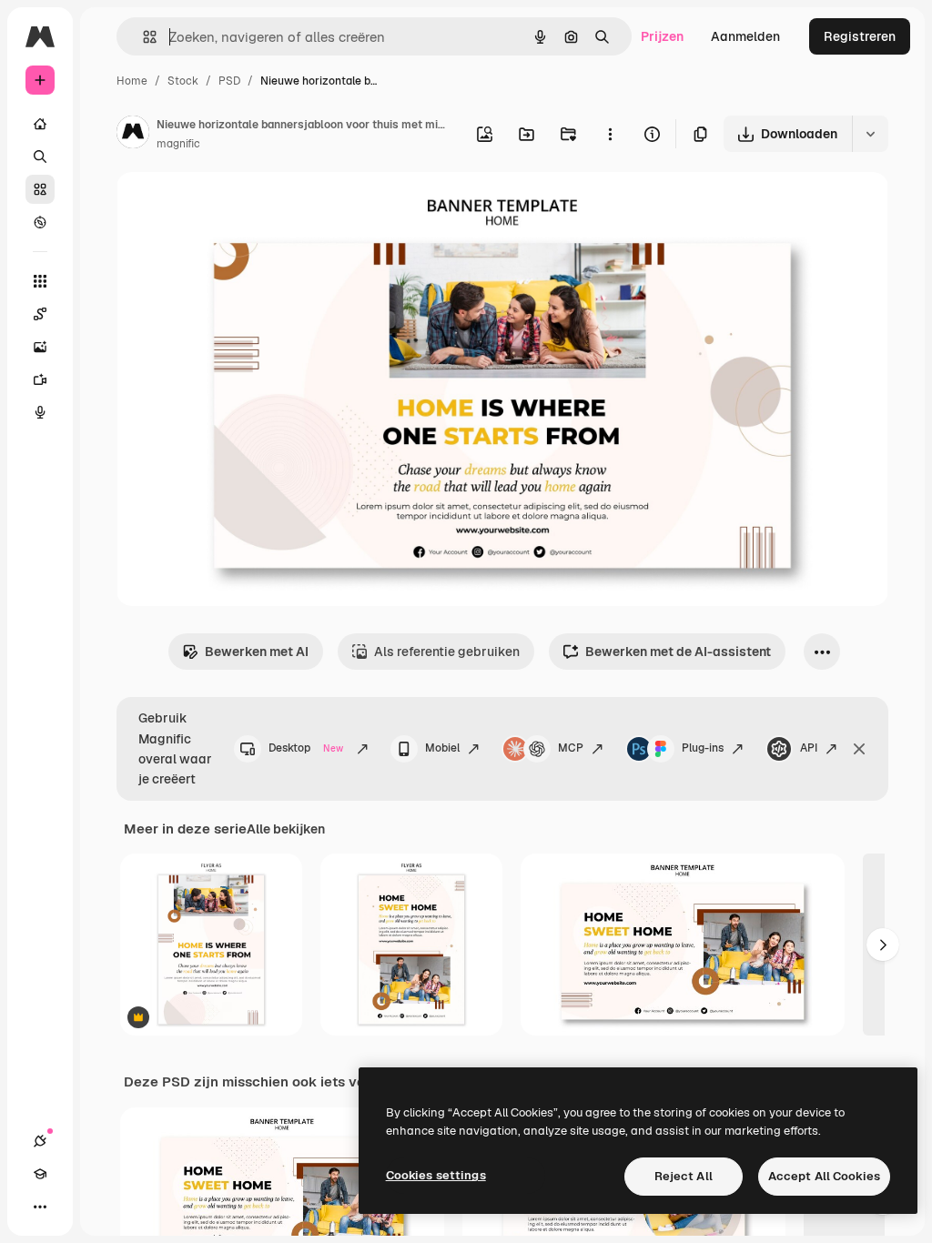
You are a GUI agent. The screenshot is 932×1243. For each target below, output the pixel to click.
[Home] (40, 123)
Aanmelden (745, 36)
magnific (178, 143)
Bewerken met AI (257, 651)
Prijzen (662, 36)
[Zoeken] (40, 156)
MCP (570, 748)
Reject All (683, 1176)
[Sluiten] (859, 749)
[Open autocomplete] (142, 37)
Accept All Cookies (824, 1176)
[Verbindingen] (40, 1141)
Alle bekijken (286, 829)
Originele (236, 207)
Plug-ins (703, 748)
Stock (182, 81)
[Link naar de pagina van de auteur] (132, 135)
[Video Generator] (40, 379)
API (808, 748)
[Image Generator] (40, 346)
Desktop (305, 748)
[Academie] (40, 1173)
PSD (229, 81)
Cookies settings (436, 1175)
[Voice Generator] (40, 412)
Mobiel (442, 748)
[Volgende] (882, 945)
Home (131, 81)
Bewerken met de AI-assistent (678, 651)
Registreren (860, 36)
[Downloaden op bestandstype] (870, 134)
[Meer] (40, 1206)
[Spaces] (40, 313)
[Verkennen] (40, 222)
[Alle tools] (40, 281)
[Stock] (40, 189)
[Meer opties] (610, 134)
